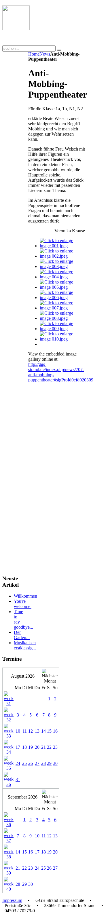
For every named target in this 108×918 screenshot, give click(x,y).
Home (33, 54)
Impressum (12, 900)
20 (37, 747)
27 (37, 763)
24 (18, 763)
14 (43, 731)
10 (18, 731)
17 (18, 747)
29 (49, 763)
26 (30, 763)
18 (24, 747)
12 (30, 731)
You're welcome (22, 604)
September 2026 (22, 797)
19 (30, 747)
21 (43, 747)
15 (49, 731)
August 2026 (23, 676)
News (44, 54)
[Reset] (59, 50)
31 (18, 779)
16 (55, 731)
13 (37, 731)
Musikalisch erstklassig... (25, 645)
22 (49, 747)
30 (55, 763)
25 (24, 763)
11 (24, 731)
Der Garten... (22, 635)
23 (55, 747)
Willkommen (25, 596)
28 (43, 763)
